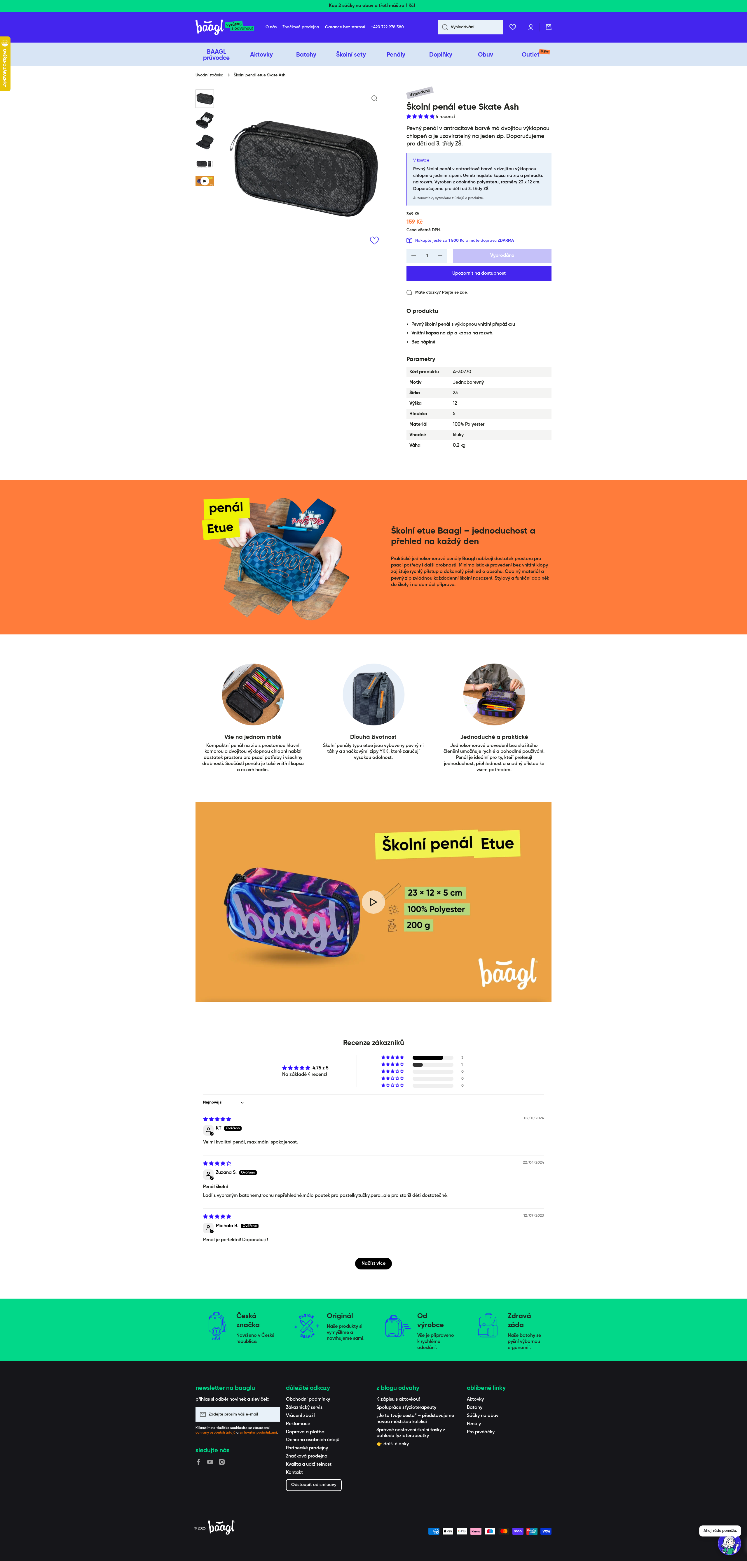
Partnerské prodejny (307, 1448)
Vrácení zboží (300, 1415)
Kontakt (294, 1472)
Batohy (474, 1407)
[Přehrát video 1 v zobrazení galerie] (205, 181)
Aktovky (475, 1399)
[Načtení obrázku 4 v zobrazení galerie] (205, 163)
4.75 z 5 (321, 1068)
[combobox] (470, 27)
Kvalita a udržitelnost (308, 1464)
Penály (474, 1424)
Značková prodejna (306, 1456)
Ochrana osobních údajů (312, 1440)
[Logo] (225, 27)
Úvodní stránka (210, 75)
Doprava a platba (305, 1432)
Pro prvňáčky (481, 1432)
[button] (548, 27)
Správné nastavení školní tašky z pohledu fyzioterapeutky (410, 1433)
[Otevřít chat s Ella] (729, 1543)
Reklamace (298, 1424)
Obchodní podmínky (308, 1399)
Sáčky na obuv (482, 1415)
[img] (217, 1119)
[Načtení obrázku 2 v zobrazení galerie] (205, 120)
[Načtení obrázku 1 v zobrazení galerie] (205, 99)
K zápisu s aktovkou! (398, 1399)
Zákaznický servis (304, 1407)
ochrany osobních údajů (215, 1432)
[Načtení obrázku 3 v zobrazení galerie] (205, 142)
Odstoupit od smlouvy (313, 1485)
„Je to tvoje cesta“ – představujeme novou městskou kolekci (415, 1418)
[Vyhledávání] (443, 27)
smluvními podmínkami (258, 1432)
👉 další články (392, 1444)
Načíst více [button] (373, 1263)
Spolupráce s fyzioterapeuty (406, 1407)
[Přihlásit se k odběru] (273, 1414)
